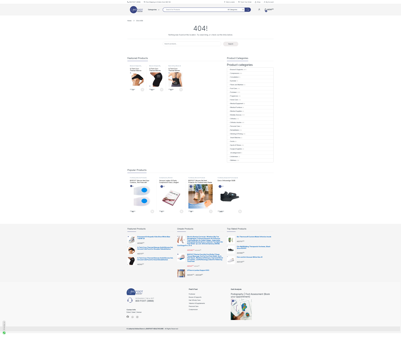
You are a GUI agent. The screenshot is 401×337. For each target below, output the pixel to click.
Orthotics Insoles (235, 122)
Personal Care (235, 126)
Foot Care (233, 88)
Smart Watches (235, 137)
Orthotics (233, 119)
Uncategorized (235, 153)
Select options (151, 211)
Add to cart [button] (142, 89)
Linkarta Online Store (136, 329)
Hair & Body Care (194, 300)
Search (230, 44)
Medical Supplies (236, 111)
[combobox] (195, 10)
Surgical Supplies (236, 149)
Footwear (233, 92)
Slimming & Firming (236, 134)
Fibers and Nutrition (236, 85)
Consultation (234, 77)
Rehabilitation (234, 130)
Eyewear (233, 81)
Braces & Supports (135, 66)
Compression (234, 73)
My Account (270, 2)
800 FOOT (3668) (134, 2)
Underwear (234, 156)
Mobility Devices (235, 115)
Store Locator (230, 2)
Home (129, 21)
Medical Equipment (236, 103)
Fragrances (234, 96)
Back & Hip (171, 66)
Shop (258, 2)
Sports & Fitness (235, 145)
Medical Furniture (236, 107)
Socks (232, 141)
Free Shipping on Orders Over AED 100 (158, 2)
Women (170, 177)
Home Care (234, 100)
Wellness (233, 160)
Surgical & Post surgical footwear (228, 178)
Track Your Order (246, 2)
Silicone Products (141, 177)
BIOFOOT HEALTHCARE (154, 329)
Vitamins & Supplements (197, 303)
